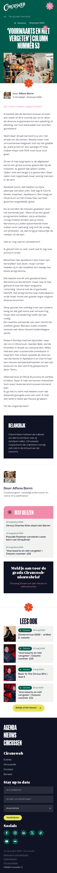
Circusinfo (10, 764)
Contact (8, 769)
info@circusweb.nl (13, 867)
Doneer (8, 774)
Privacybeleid (11, 863)
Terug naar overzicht (19, 17)
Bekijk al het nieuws (26, 708)
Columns (21, 23)
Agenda (10, 727)
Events (8, 760)
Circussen (13, 742)
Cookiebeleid (10, 859)
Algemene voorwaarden (16, 855)
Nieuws (10, 735)
